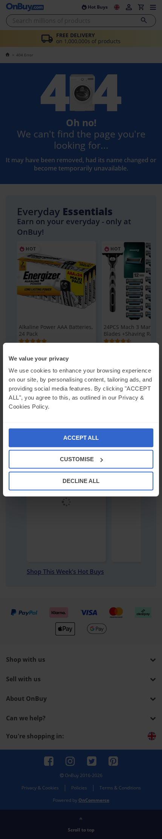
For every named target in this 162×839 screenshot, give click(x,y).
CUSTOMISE (77, 459)
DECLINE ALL (81, 480)
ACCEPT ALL (81, 437)
